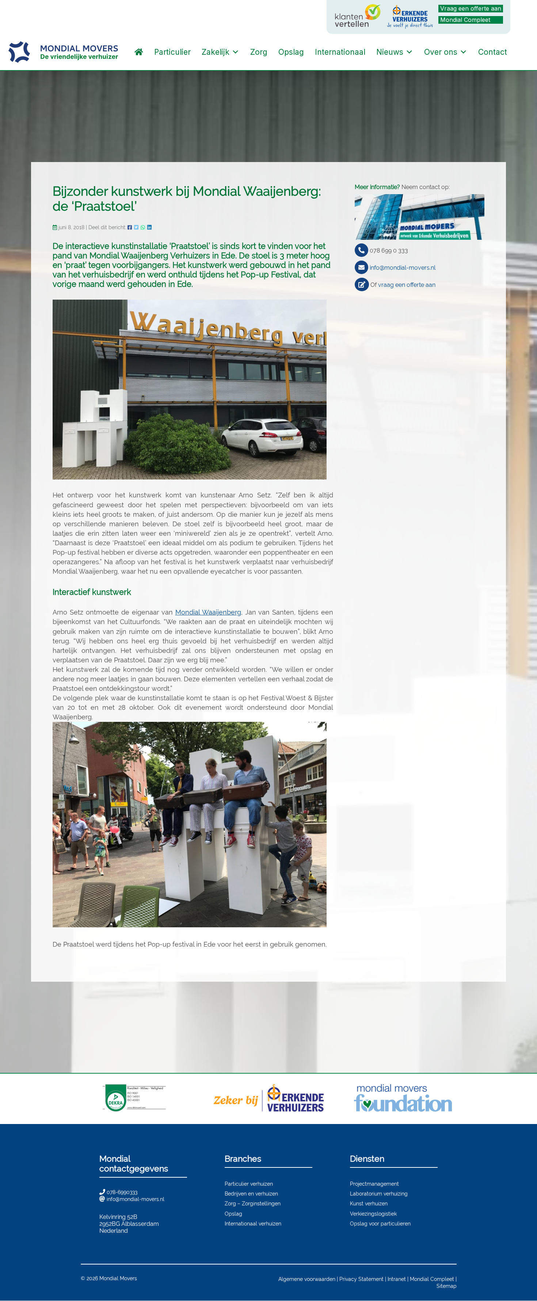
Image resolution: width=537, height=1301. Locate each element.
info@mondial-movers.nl (402, 267)
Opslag (291, 52)
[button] (519, 52)
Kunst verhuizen (369, 1203)
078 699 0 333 (389, 250)
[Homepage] (139, 52)
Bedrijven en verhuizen (251, 1193)
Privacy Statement (361, 1279)
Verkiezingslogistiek (373, 1213)
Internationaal (340, 52)
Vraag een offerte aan (470, 8)
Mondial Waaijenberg (208, 612)
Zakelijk (215, 52)
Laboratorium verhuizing (379, 1193)
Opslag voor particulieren (380, 1223)
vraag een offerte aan (406, 284)
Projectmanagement (374, 1184)
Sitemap (447, 1286)
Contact (492, 52)
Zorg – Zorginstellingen (253, 1203)
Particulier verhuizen (249, 1184)
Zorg (258, 52)
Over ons (440, 52)
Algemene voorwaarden (306, 1279)
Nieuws (389, 52)
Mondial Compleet (465, 19)
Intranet (397, 1279)
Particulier (172, 52)
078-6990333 (122, 1192)
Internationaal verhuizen (253, 1223)
